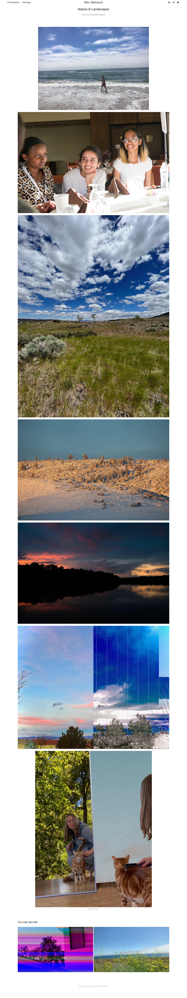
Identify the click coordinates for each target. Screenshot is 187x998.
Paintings (26, 2)
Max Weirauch (93, 2)
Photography (13, 2)
